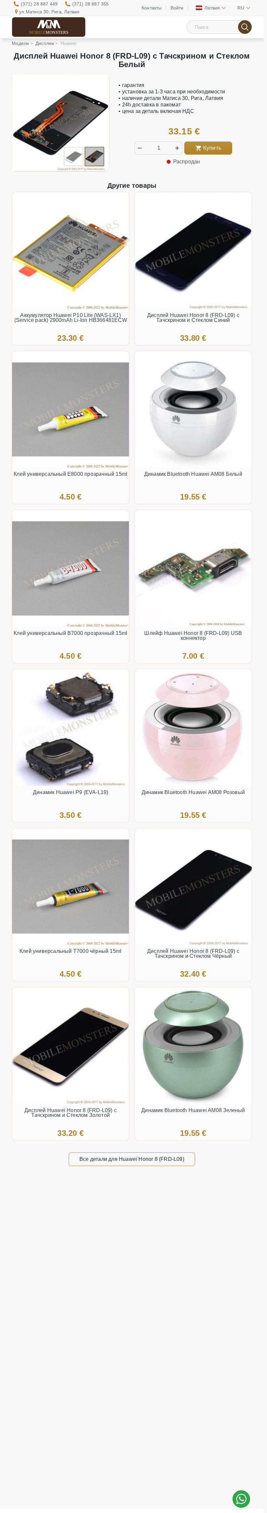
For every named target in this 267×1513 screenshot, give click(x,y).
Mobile (49, 32)
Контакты (152, 7)
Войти (177, 7)
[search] (245, 27)
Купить (212, 148)
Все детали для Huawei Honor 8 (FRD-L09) (131, 1159)
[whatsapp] (241, 1499)
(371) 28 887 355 (90, 4)
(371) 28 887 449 (39, 4)
